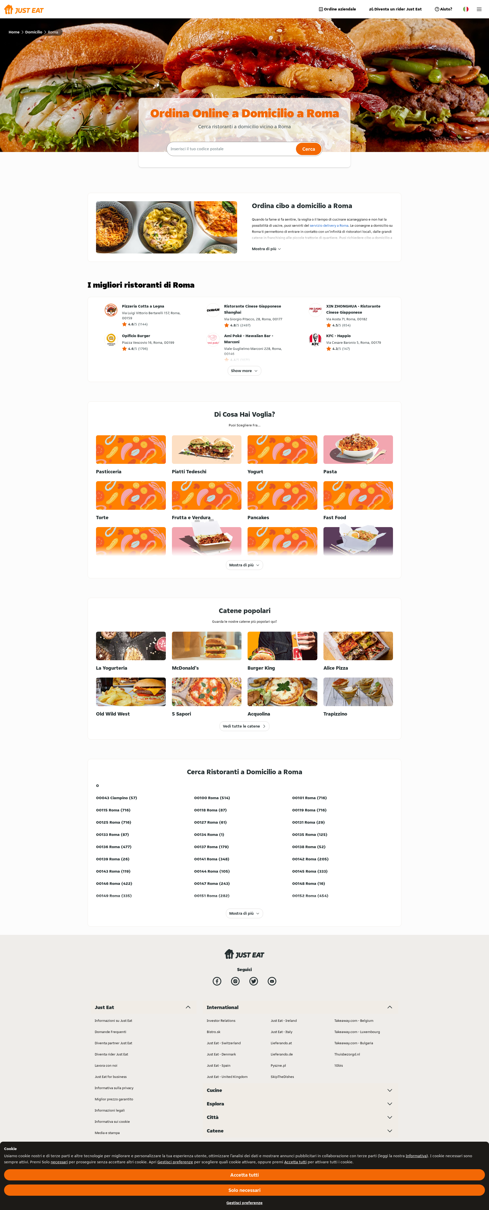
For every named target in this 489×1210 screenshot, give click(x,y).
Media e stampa (107, 1132)
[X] (254, 981)
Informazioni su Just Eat (113, 1020)
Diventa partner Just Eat (113, 1043)
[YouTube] (272, 981)
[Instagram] (235, 981)
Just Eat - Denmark (221, 1054)
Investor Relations (221, 1020)
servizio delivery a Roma (329, 225)
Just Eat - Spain (218, 1065)
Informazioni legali (110, 1110)
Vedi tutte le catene (241, 726)
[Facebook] (217, 981)
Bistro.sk (213, 1031)
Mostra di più (264, 248)
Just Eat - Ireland (284, 1020)
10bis (338, 1065)
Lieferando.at (281, 1043)
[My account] (479, 9)
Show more (241, 370)
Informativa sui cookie (112, 1121)
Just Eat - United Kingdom (227, 1076)
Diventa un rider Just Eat (398, 9)
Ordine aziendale (340, 9)
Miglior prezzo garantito (114, 1099)
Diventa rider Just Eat (111, 1054)
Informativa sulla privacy (114, 1088)
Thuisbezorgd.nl (347, 1054)
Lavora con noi (106, 1065)
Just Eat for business (111, 1076)
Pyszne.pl (278, 1065)
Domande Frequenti (110, 1031)
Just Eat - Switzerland (224, 1043)
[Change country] (465, 9)
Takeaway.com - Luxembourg (357, 1031)
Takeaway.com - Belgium (353, 1020)
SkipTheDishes (282, 1076)
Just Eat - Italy (281, 1031)
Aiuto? (446, 9)
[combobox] (231, 149)
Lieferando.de (282, 1054)
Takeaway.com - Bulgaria (353, 1043)
